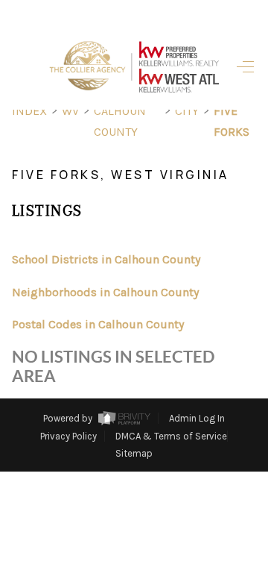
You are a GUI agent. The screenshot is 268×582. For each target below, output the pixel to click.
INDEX (29, 111)
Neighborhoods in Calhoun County (105, 292)
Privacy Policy (68, 436)
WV (70, 111)
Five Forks (231, 121)
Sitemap (134, 453)
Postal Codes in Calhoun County (98, 324)
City (187, 111)
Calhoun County (120, 121)
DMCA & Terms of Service (171, 436)
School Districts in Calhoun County (106, 259)
